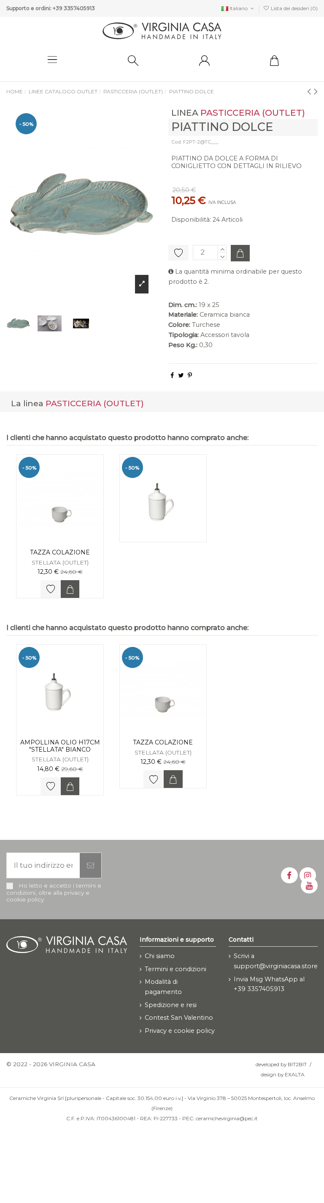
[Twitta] (181, 375)
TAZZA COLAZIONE (60, 552)
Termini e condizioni (175, 969)
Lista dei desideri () (294, 8)
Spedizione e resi (171, 1005)
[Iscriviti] (90, 865)
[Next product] (316, 91)
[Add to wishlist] (50, 589)
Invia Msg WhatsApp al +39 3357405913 (269, 984)
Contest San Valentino (179, 1017)
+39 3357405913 (74, 8)
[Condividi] (172, 375)
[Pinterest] (190, 375)
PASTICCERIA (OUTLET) (252, 112)
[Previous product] (310, 91)
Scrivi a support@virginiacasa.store (276, 961)
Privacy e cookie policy (180, 1031)
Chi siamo (160, 956)
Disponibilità (190, 219)
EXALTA (295, 1074)
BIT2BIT (297, 1064)
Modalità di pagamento (163, 987)
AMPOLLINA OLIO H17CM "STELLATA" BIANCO (60, 746)
